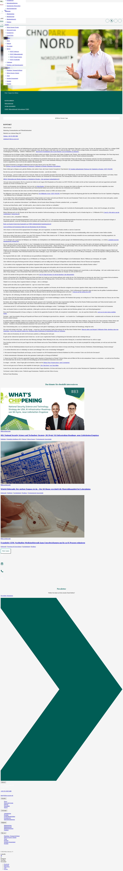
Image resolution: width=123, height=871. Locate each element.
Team (5, 839)
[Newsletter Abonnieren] (61, 689)
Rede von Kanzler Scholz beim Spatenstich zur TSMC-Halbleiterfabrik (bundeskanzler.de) (27, 224)
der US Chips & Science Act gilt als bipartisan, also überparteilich (56, 274)
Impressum (6, 865)
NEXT (6, 807)
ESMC (6, 109)
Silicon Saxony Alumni (10, 837)
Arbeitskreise (7, 813)
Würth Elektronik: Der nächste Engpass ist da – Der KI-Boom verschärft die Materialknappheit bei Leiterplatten (45, 489)
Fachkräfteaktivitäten (9, 816)
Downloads (6, 864)
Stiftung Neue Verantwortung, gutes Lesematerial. (56, 362)
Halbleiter (3, 439)
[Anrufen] (61, 571)
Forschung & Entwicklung (14, 546)
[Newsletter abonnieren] (61, 578)
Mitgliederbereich (8, 828)
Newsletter (7, 806)
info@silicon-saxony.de (7, 795)
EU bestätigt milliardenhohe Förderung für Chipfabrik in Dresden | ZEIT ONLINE (91, 169)
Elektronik (3, 493)
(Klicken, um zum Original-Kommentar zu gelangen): (20, 166)
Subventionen (21, 109)
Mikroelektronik (9, 103)
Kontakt (6, 843)
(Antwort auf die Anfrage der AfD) (81, 292)
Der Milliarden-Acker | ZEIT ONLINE (49, 193)
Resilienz (24, 493)
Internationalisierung (9, 819)
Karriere (6, 840)
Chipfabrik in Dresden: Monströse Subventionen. (48, 166)
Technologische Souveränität (43, 439)
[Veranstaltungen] (61, 564)
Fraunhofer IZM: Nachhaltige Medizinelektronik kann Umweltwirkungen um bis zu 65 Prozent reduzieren (43, 543)
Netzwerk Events (8, 803)
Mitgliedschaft (8, 827)
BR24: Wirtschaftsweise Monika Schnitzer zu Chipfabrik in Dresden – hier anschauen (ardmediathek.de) (31, 179)
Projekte (6, 815)
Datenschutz (7, 866)
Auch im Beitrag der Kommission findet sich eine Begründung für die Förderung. (25, 227)
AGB (5, 868)
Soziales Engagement (9, 842)
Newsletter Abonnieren (7, 595)
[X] (1, 855)
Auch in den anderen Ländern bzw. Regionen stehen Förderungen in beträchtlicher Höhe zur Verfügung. (37, 331)
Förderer (6, 830)
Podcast (24, 439)
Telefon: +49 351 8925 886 (10, 136)
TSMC (27, 109)
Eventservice (7, 818)
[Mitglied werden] (61, 555)
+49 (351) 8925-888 (6, 791)
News (5, 801)
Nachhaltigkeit (17, 493)
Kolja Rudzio (40, 186)
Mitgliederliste (8, 825)
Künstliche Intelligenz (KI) (14, 439)
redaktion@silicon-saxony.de (11, 139)
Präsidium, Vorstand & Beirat (11, 836)
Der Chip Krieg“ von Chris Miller (49, 365)
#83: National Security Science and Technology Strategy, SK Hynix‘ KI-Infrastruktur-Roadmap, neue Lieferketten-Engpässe (50, 435)
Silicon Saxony (31, 439)
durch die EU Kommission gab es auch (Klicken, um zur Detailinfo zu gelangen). (57, 151)
